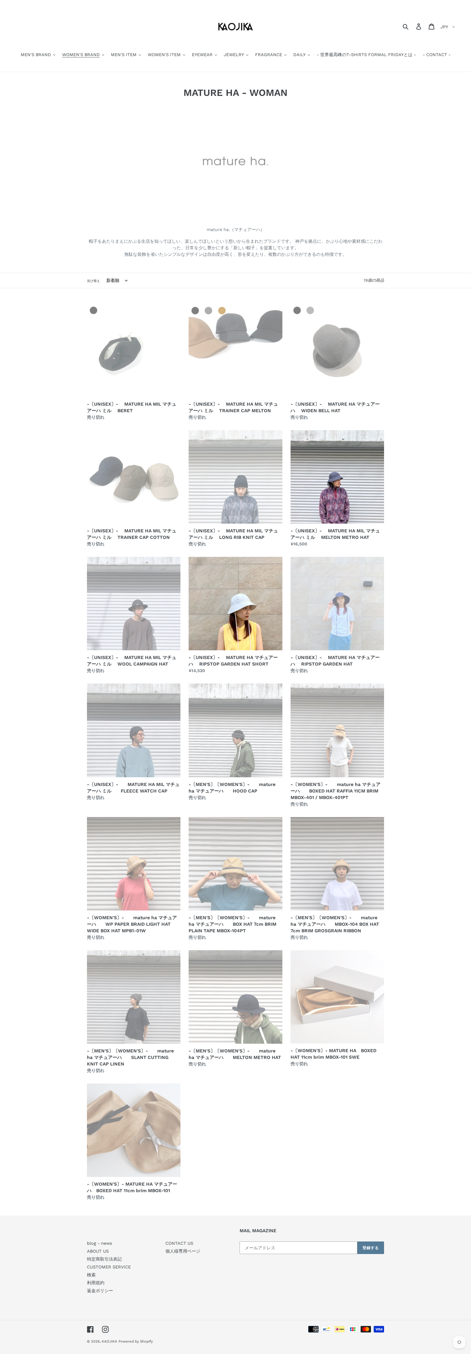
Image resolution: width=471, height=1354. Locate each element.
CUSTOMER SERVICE (109, 1267)
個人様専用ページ (182, 1251)
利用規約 (95, 1282)
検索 (91, 1274)
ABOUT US (98, 1251)
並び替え (93, 281)
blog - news (99, 1243)
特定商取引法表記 (104, 1259)
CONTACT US (179, 1243)
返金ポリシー (100, 1290)
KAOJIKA (109, 1341)
